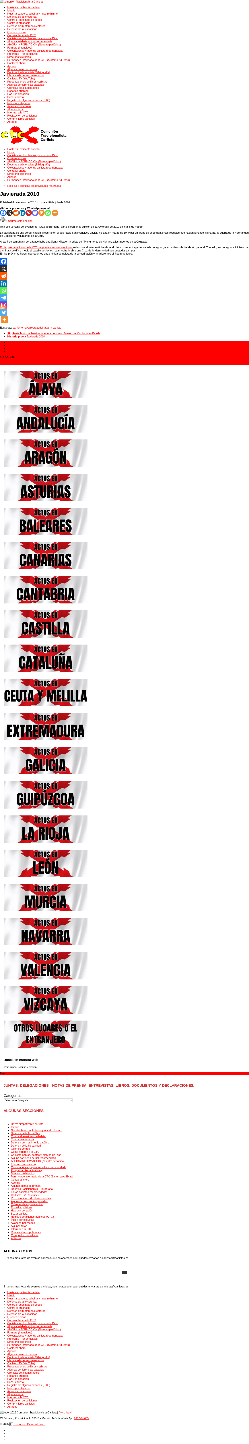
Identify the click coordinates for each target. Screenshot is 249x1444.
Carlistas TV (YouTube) (21, 78)
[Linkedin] (22, 213)
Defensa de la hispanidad (22, 29)
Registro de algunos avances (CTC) (28, 100)
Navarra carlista (51, 327)
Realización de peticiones (22, 115)
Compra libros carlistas (21, 118)
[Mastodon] (35, 213)
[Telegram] (3, 297)
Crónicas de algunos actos (23, 87)
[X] (9, 213)
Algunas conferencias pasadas (25, 84)
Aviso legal (65, 1412)
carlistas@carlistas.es (13, 363)
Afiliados (12, 121)
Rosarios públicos (18, 90)
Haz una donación (18, 93)
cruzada (37, 327)
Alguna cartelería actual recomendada (29, 41)
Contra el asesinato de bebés (24, 19)
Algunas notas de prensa (22, 69)
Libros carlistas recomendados (25, 75)
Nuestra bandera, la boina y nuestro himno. (32, 13)
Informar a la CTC (18, 112)
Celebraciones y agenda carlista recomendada (35, 50)
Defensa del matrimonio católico (26, 25)
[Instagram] (3, 305)
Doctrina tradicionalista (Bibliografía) (28, 72)
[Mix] (41, 213)
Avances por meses (19, 106)
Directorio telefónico (19, 56)
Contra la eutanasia (18, 22)
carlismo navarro (23, 327)
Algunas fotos (15, 109)
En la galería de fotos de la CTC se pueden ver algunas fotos (36, 247)
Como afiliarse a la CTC (21, 35)
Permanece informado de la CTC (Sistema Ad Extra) (38, 59)
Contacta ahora (16, 63)
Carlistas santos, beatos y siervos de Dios (32, 38)
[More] (55, 213)
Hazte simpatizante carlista (23, 7)
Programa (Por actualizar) (22, 53)
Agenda (11, 66)
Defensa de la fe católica (21, 16)
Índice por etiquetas (18, 103)
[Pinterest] (29, 213)
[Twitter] (3, 312)
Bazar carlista (15, 97)
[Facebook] (3, 213)
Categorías (13, 1096)
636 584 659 (81, 1418)
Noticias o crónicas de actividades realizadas (34, 185)
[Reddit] (16, 213)
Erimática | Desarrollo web (29, 1424)
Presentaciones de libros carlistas (27, 81)
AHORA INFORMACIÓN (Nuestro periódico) (34, 44)
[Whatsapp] (48, 213)
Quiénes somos (16, 32)
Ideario (11, 10)
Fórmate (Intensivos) (19, 47)
